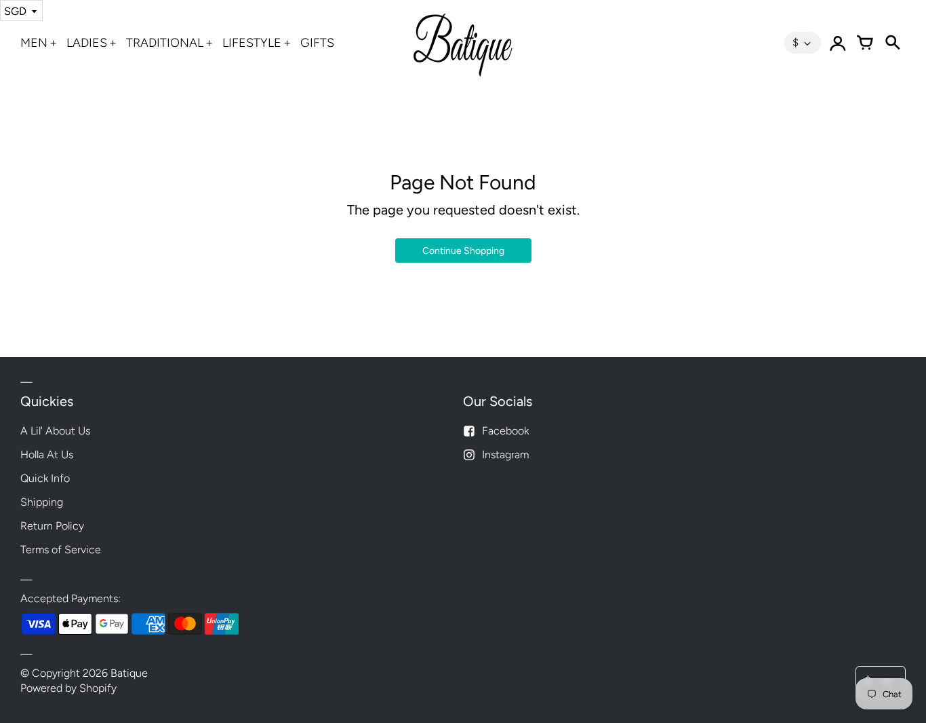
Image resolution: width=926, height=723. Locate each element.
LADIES (86, 42)
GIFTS (317, 42)
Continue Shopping (463, 251)
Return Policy (52, 525)
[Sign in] (837, 43)
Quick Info (45, 478)
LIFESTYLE (251, 42)
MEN (33, 42)
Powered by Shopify (68, 688)
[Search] (892, 43)
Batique (129, 673)
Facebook (505, 430)
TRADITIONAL (164, 42)
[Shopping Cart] (865, 43)
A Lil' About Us (55, 430)
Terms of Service (60, 549)
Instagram (505, 454)
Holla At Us (46, 454)
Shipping (41, 502)
